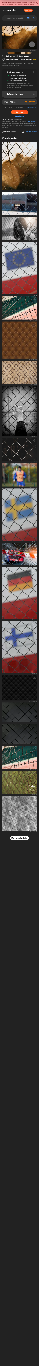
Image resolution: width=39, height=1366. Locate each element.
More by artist (28, 60)
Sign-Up (10, 119)
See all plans (19, 116)
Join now (28, 10)
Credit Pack (23, 85)
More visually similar (19, 838)
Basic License (31, 121)
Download (19, 112)
